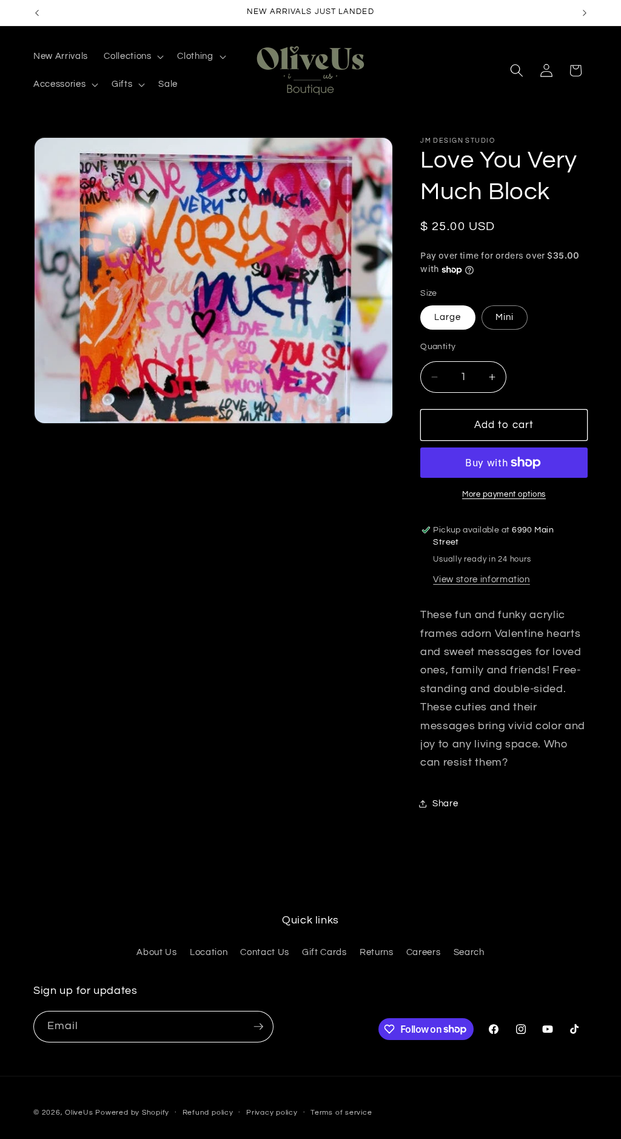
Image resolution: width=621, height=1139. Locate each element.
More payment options (504, 494)
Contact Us (264, 952)
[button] (132, 56)
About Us (156, 952)
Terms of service (341, 1113)
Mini (504, 317)
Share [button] (445, 803)
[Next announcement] (584, 12)
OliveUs (79, 1113)
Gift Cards (324, 952)
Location (208, 952)
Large (448, 317)
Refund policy (208, 1113)
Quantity (438, 346)
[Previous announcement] (37, 12)
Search (469, 952)
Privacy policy (272, 1113)
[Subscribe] (258, 1026)
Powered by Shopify (132, 1113)
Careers (423, 952)
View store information (481, 579)
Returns (377, 952)
